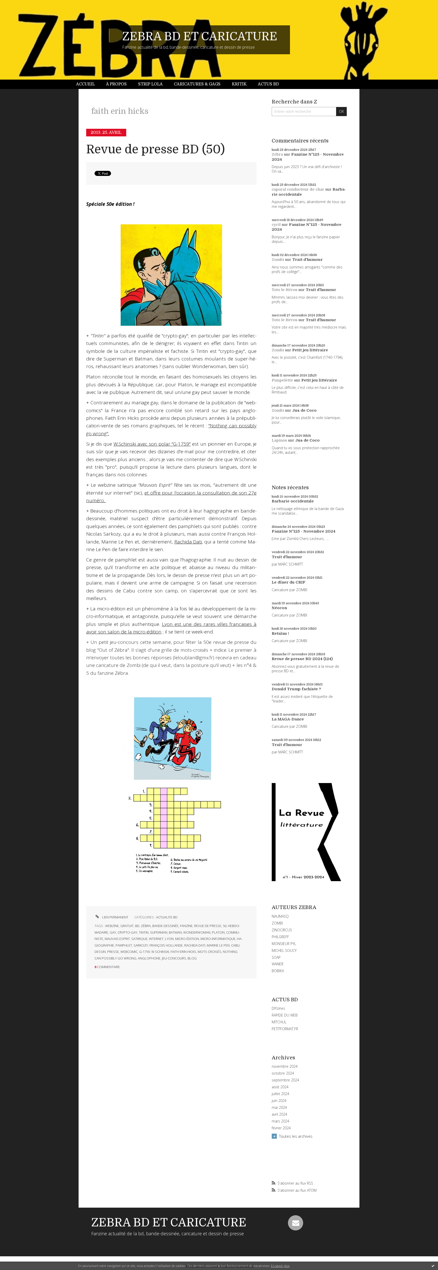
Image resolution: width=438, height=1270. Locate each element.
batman (175, 932)
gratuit (127, 925)
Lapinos (279, 440)
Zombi (278, 259)
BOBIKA (278, 970)
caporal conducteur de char (298, 189)
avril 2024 (279, 1114)
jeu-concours (174, 958)
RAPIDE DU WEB (285, 1015)
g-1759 (144, 951)
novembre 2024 (285, 1066)
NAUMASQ (280, 916)
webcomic (129, 951)
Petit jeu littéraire (310, 350)
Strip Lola (150, 84)
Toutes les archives (296, 1136)
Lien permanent (114, 917)
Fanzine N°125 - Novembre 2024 (303, 531)
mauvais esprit (117, 938)
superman (158, 932)
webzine (112, 925)
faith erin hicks (183, 951)
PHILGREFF (280, 936)
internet (156, 938)
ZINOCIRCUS (282, 930)
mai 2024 (279, 1107)
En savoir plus (280, 1266)
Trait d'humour (307, 259)
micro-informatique (217, 938)
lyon (169, 938)
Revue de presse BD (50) (155, 149)
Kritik (239, 84)
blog (192, 958)
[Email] (295, 1222)
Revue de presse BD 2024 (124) (302, 659)
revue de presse (207, 925)
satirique (139, 938)
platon (218, 932)
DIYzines (278, 1008)
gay (113, 932)
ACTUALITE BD (166, 917)
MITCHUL (279, 1022)
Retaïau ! (280, 633)
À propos (116, 84)
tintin (144, 932)
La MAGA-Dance (288, 719)
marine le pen (218, 945)
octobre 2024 (283, 1073)
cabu (235, 945)
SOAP (276, 957)
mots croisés (209, 951)
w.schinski (160, 951)
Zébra (277, 154)
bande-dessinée (165, 925)
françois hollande (166, 945)
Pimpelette (282, 380)
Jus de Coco (304, 410)
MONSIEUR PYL (284, 943)
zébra (146, 925)
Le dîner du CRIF (288, 582)
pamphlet (124, 945)
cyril (276, 224)
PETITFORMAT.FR (285, 1028)
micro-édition (187, 938)
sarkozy (141, 945)
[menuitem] (88, 84)
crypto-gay (127, 932)
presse (113, 951)
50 (224, 925)
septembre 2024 (285, 1080)
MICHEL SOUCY (284, 950)
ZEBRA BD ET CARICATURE (199, 36)
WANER (277, 963)
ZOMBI (277, 923)
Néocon (279, 608)
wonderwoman (196, 932)
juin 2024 (279, 1100)
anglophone (149, 958)
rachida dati (194, 945)
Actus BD (268, 84)
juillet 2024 (280, 1094)
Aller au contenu (17, 4)
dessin (100, 951)
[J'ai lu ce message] (433, 1266)
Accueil (85, 84)
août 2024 (280, 1087)
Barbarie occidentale (293, 501)
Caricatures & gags (197, 84)
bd (137, 925)
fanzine (186, 925)
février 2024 (281, 1128)
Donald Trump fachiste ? (296, 689)
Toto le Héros (284, 289)
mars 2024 (280, 1121)
